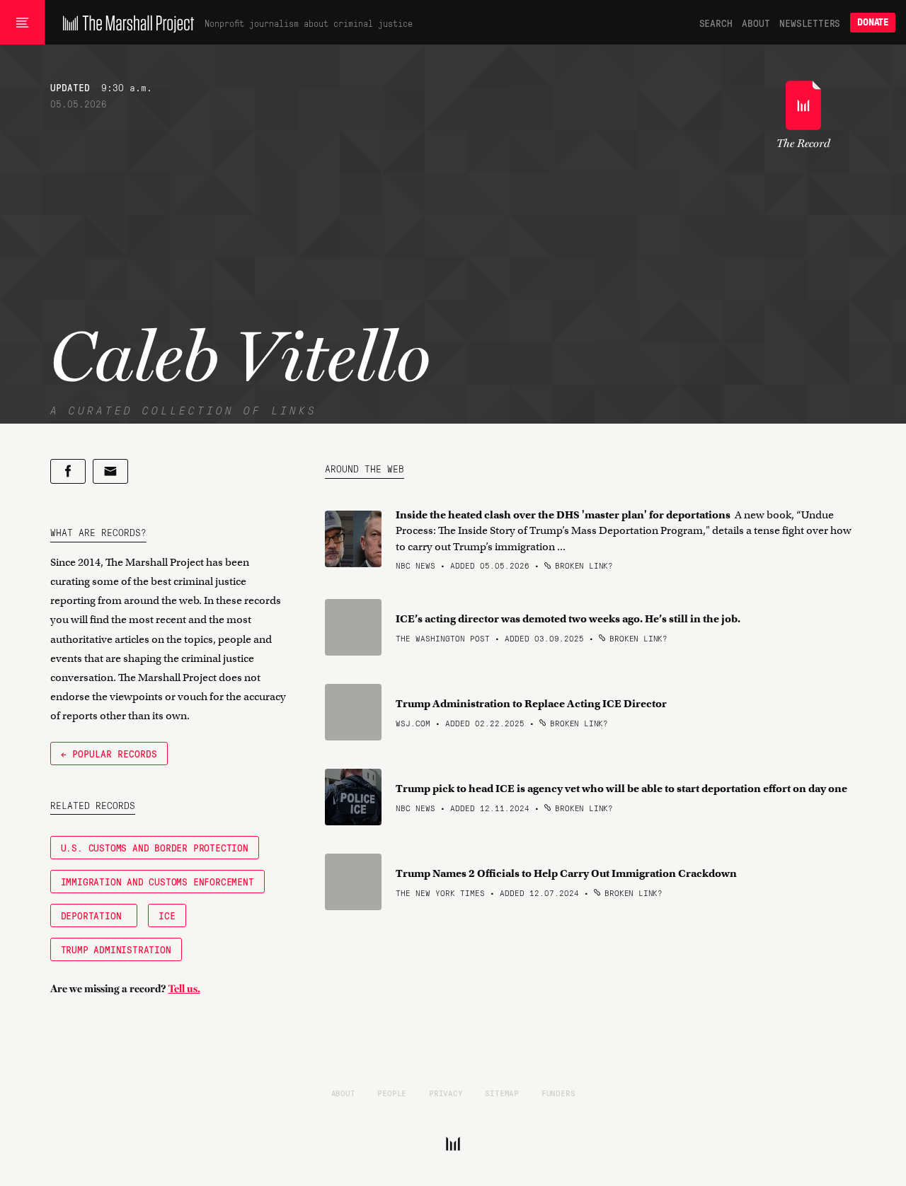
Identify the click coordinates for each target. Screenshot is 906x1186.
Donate (872, 22)
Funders (558, 1092)
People (391, 1092)
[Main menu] (22, 22)
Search (716, 22)
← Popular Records (109, 753)
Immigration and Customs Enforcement (157, 881)
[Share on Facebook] (68, 471)
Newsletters (809, 22)
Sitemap (502, 1092)
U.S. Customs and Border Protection (154, 847)
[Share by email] (110, 471)
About (755, 22)
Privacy (446, 1092)
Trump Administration (116, 949)
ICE (167, 915)
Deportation (94, 915)
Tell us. (184, 988)
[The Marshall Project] (125, 22)
